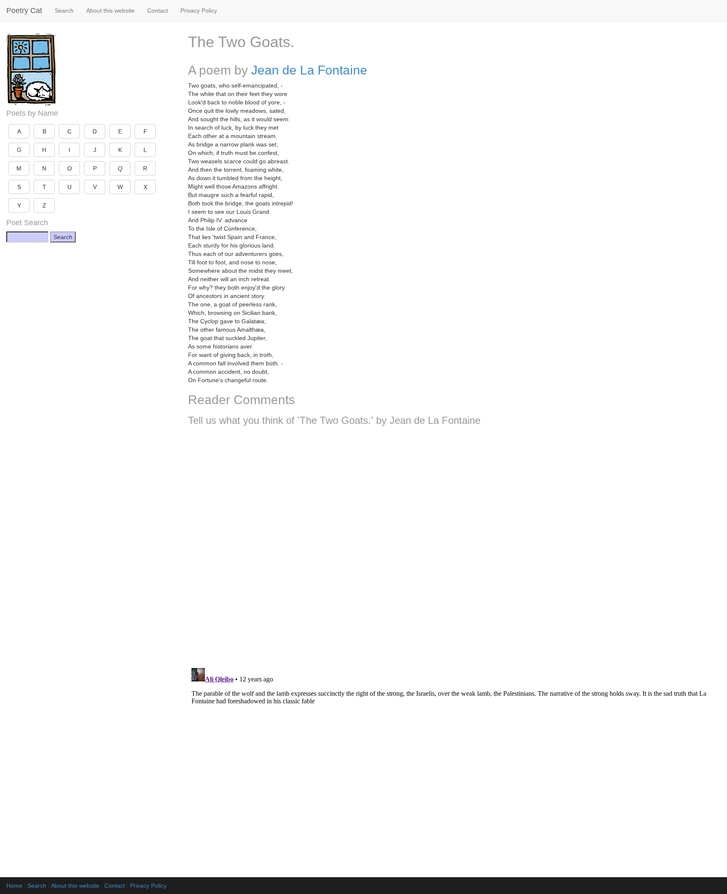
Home (14, 885)
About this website (110, 10)
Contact (157, 10)
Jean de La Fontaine (309, 70)
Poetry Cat (24, 10)
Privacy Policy (198, 10)
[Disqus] (454, 544)
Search (64, 10)
